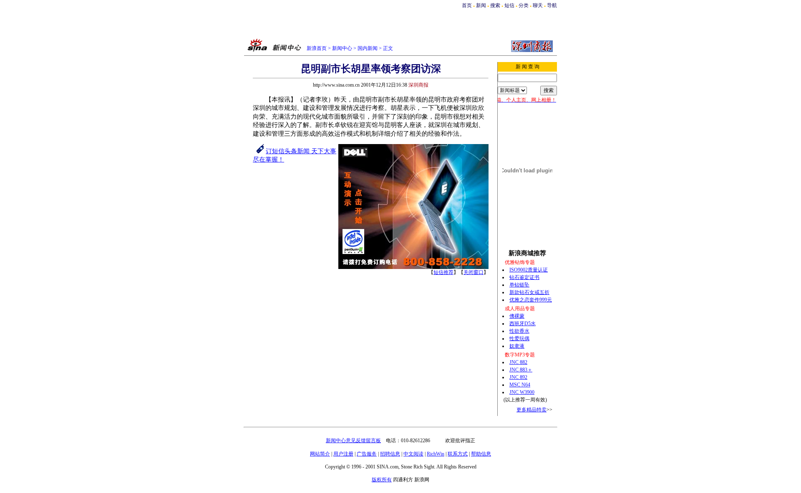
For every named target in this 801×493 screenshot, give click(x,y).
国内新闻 (368, 48)
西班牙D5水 (522, 323)
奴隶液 (516, 346)
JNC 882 (518, 362)
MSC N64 (519, 385)
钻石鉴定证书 (524, 277)
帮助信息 (481, 454)
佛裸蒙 (516, 316)
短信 (509, 5)
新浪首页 (317, 48)
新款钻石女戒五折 (529, 292)
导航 (552, 5)
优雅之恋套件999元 (530, 300)
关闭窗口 (473, 272)
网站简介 (320, 454)
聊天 (538, 5)
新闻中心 (342, 48)
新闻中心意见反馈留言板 (353, 440)
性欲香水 (519, 331)
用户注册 (343, 454)
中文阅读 (413, 454)
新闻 (481, 5)
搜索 (495, 5)
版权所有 (382, 480)
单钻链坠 (519, 285)
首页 (467, 5)
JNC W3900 (521, 392)
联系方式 (458, 454)
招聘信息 (390, 454)
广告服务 (367, 454)
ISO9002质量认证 (528, 270)
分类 (524, 5)
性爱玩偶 (519, 338)
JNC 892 (518, 377)
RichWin (435, 454)
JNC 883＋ (520, 370)
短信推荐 (443, 272)
